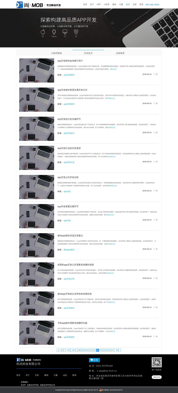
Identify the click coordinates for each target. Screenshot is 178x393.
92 (94, 350)
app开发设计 (69, 133)
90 (87, 350)
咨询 (95, 360)
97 (112, 350)
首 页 (74, 350)
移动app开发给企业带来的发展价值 (75, 294)
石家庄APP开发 (33, 385)
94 (101, 350)
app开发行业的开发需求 (69, 148)
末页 (117, 350)
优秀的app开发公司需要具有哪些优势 (76, 265)
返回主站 (156, 377)
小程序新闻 (56, 53)
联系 (74, 375)
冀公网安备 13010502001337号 (112, 390)
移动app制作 (69, 250)
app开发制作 (69, 75)
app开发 (67, 191)
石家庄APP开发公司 (47, 385)
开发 (37, 375)
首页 (85, 4)
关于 (28, 375)
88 (79, 350)
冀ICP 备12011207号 (91, 390)
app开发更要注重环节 (68, 206)
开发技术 (88, 53)
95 (105, 350)
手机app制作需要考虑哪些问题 (72, 323)
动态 (65, 375)
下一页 (67, 350)
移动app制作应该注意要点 (70, 235)
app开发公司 (69, 279)
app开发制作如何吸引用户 (70, 61)
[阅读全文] (113, 69)
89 (83, 350)
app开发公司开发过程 (68, 177)
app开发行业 (69, 162)
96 (108, 350)
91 (90, 350)
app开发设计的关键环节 (69, 119)
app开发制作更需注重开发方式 (72, 90)
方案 (56, 375)
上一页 (60, 350)
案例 (46, 375)
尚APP (23, 385)
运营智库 (120, 53)
